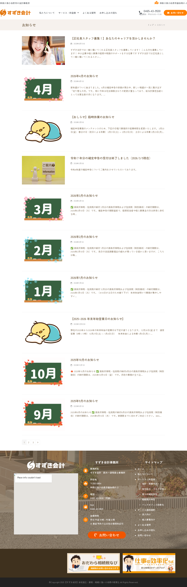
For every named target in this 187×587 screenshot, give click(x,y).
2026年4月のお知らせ (84, 76)
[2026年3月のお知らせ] (43, 209)
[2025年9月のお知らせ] (43, 414)
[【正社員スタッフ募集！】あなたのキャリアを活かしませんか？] (43, 50)
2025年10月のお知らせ (85, 360)
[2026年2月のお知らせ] (43, 250)
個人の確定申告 (149, 494)
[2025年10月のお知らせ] (43, 373)
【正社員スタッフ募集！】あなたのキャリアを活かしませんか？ (113, 38)
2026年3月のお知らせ (84, 195)
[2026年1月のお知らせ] (43, 291)
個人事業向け (148, 519)
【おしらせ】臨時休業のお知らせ (92, 117)
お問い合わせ (144, 535)
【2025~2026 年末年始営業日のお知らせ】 (98, 319)
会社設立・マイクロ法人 (154, 488)
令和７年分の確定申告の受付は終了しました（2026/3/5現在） (111, 158)
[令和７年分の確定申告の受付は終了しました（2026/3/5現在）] (43, 169)
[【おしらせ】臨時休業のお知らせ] (43, 130)
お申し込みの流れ (108, 12)
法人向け (146, 514)
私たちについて (47, 12)
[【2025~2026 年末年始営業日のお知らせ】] (43, 332)
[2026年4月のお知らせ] (43, 89)
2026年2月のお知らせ (84, 237)
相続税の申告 (148, 499)
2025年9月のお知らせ (84, 401)
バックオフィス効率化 (153, 504)
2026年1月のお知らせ (84, 277)
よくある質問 (89, 12)
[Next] (38, 442)
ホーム (141, 468)
